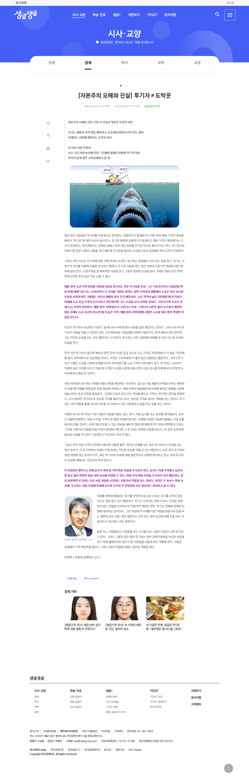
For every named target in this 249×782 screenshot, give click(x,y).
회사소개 (34, 731)
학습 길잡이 (75, 701)
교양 (197, 63)
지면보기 (134, 15)
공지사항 (170, 15)
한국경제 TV (74, 749)
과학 (161, 63)
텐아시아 (120, 749)
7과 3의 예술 (112, 701)
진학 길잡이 (75, 696)
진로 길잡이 (75, 707)
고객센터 (118, 731)
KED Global (135, 749)
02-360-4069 (145, 731)
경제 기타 (70, 592)
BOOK (107, 749)
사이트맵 (105, 731)
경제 (88, 63)
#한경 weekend (91, 578)
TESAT (152, 15)
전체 (51, 63)
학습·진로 (99, 15)
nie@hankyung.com (85, 741)
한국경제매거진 (92, 749)
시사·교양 (78, 15)
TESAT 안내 (156, 696)
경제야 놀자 (111, 696)
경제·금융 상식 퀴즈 (116, 712)
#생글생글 (72, 578)
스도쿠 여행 (111, 707)
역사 (124, 63)
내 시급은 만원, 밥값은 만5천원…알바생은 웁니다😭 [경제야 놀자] (164, 629)
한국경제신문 (57, 749)
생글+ (117, 15)
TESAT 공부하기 (158, 701)
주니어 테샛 (155, 707)
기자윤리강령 (49, 731)
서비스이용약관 (89, 731)
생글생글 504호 (152, 106)
